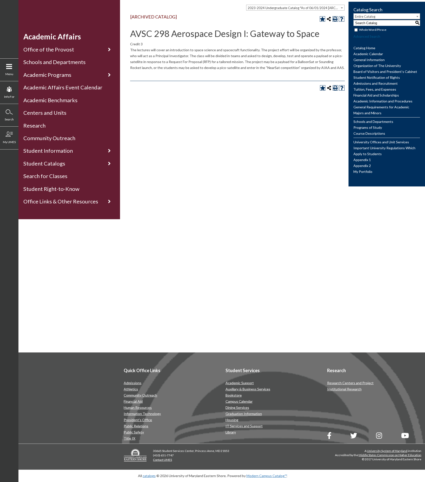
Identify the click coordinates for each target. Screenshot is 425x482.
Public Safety (134, 432)
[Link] (329, 437)
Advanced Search (366, 36)
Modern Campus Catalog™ (266, 476)
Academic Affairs (52, 36)
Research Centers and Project (350, 383)
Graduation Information (244, 414)
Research (34, 125)
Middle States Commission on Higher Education (390, 455)
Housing (232, 420)
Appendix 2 (362, 166)
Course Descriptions (369, 133)
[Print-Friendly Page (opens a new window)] (335, 19)
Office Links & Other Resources (60, 201)
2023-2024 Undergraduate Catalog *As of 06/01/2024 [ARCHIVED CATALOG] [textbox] (296, 8)
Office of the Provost (48, 49)
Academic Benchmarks (50, 100)
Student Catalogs (44, 163)
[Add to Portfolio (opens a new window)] (322, 19)
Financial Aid (133, 401)
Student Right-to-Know (51, 188)
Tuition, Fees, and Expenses (374, 89)
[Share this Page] (329, 19)
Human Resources (138, 407)
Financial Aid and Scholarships (376, 95)
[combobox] (295, 8)
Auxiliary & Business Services (248, 389)
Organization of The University (377, 66)
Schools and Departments (54, 62)
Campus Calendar (239, 401)
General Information (369, 60)
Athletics (131, 389)
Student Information (48, 150)
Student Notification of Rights (376, 77)
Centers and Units (44, 112)
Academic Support (240, 383)
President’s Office (138, 420)
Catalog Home (364, 48)
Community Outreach (49, 138)
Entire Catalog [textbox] (365, 16)
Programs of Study (367, 127)
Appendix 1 (362, 160)
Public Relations (136, 426)
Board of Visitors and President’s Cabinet (385, 71)
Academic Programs (47, 74)
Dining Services (237, 407)
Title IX (129, 438)
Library (231, 432)
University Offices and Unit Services (381, 142)
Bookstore (234, 395)
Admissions (132, 383)
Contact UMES (162, 460)
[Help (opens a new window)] (341, 19)
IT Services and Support (244, 426)
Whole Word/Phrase (372, 30)
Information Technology (142, 414)
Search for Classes (45, 176)
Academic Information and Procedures (382, 101)
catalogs (149, 476)
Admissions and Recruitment (375, 83)
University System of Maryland (387, 451)
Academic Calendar (368, 54)
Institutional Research (344, 389)
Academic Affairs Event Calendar (62, 87)
